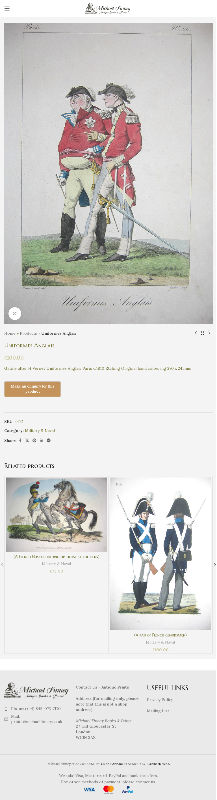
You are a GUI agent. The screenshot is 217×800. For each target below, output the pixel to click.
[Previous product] (195, 333)
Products (28, 333)
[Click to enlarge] (14, 313)
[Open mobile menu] (7, 8)
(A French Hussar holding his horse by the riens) (56, 556)
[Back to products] (202, 333)
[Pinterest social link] (34, 440)
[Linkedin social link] (41, 440)
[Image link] (37, 690)
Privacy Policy (160, 699)
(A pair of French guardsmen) (160, 635)
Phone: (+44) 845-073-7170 (36, 708)
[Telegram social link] (48, 440)
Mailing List (158, 710)
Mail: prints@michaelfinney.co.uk (36, 719)
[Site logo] (108, 8)
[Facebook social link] (20, 440)
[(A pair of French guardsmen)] (160, 554)
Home (10, 333)
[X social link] (27, 440)
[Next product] (209, 333)
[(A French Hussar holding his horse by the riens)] (56, 515)
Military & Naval (40, 430)
